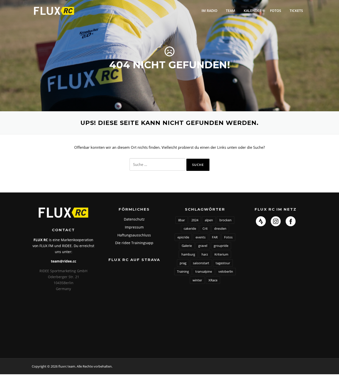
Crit (205, 228)
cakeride (190, 228)
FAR (215, 237)
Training (183, 271)
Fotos (275, 10)
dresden (220, 228)
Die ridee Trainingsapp (134, 242)
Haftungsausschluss (134, 235)
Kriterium (221, 254)
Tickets (296, 10)
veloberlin (225, 271)
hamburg (188, 254)
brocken (225, 220)
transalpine (203, 271)
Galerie (187, 245)
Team (230, 10)
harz (205, 254)
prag (183, 263)
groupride (221, 245)
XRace (212, 280)
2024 (194, 220)
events (200, 237)
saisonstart (201, 263)
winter (197, 280)
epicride (183, 237)
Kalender (253, 10)
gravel (202, 245)
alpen (209, 220)
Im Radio (209, 10)
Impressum (134, 227)
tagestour (223, 263)
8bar (181, 220)
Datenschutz (134, 219)
